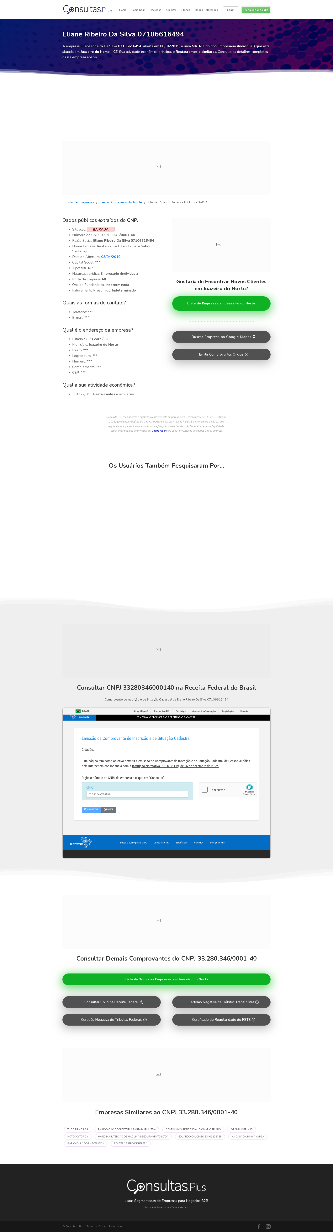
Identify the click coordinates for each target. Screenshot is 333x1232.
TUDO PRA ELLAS (77, 1129)
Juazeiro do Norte (128, 202)
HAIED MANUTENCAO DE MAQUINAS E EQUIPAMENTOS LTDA (133, 1136)
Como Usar (138, 10)
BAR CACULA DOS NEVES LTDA (85, 1143)
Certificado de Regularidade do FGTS (221, 1019)
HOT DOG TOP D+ (77, 1136)
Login (231, 10)
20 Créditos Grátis (256, 10)
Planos (186, 10)
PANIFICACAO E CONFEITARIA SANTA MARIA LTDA (127, 1129)
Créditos (171, 10)
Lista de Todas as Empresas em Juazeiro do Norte (167, 979)
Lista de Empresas (80, 202)
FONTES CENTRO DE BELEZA (130, 1143)
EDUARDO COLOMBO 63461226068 (200, 1136)
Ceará (104, 202)
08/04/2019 (110, 256)
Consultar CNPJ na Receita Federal (111, 1002)
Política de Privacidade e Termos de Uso (166, 1207)
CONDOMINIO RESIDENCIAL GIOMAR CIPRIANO (193, 1129)
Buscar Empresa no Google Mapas (221, 337)
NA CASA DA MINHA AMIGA (248, 1136)
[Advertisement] (166, 112)
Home (122, 10)
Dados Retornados (206, 10)
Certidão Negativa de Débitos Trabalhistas (221, 1002)
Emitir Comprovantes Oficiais (221, 354)
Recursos (155, 10)
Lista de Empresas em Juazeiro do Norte (221, 303)
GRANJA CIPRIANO (242, 1129)
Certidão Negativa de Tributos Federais (111, 1019)
